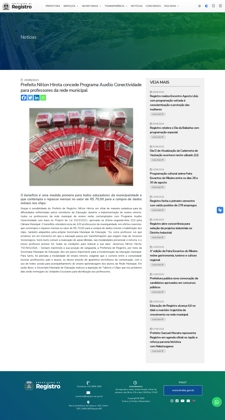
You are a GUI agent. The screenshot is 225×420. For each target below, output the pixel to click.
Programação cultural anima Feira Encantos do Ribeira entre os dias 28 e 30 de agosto (174, 178)
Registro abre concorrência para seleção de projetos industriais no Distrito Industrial (171, 228)
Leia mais (157, 114)
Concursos (153, 6)
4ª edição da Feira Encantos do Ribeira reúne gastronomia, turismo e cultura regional (173, 255)
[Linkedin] (37, 98)
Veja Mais (170, 6)
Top (217, 412)
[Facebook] (24, 98)
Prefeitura (53, 6)
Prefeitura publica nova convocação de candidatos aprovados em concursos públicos (174, 282)
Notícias (136, 6)
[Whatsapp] (43, 98)
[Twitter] (30, 98)
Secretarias (90, 6)
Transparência (114, 6)
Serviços (69, 6)
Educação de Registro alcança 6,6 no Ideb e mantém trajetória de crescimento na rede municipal (173, 310)
